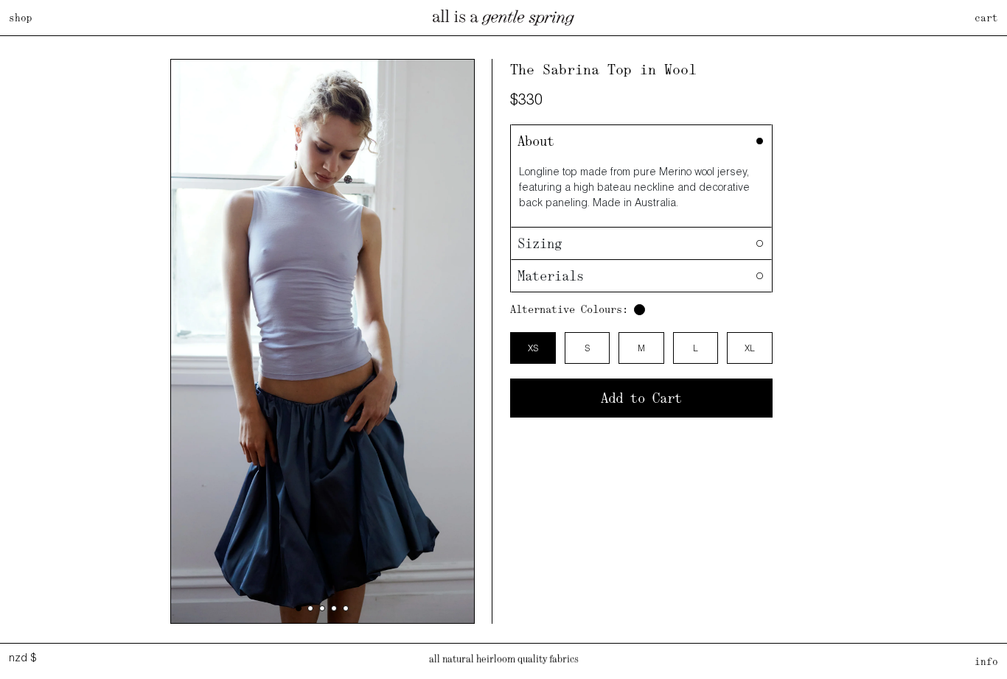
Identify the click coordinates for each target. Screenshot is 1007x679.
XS (533, 347)
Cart (986, 17)
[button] (299, 608)
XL (750, 347)
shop (20, 17)
